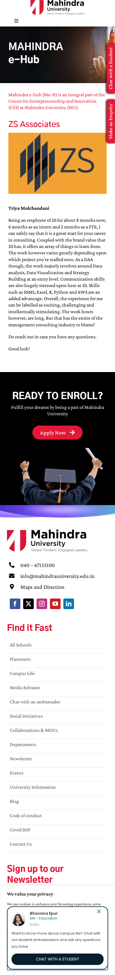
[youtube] (55, 603)
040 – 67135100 (37, 565)
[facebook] (15, 603)
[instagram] (42, 603)
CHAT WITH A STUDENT (57, 959)
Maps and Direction (42, 587)
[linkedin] (68, 603)
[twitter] (28, 603)
